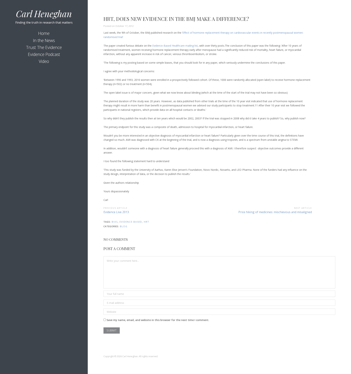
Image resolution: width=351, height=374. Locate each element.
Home (44, 33)
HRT (146, 221)
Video (44, 61)
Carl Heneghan (44, 13)
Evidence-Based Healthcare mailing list (175, 45)
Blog (123, 226)
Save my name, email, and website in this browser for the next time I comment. (158, 320)
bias (115, 221)
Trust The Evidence (44, 47)
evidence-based (131, 221)
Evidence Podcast (44, 54)
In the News (44, 40)
